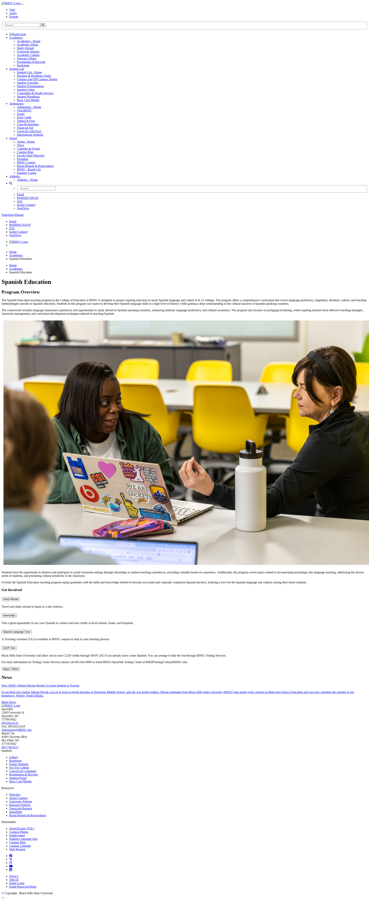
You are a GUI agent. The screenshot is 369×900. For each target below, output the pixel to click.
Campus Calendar (20, 845)
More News (9, 702)
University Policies (20, 801)
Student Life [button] (16, 68)
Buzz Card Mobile (28, 100)
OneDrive (23, 208)
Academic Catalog (28, 55)
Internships (9, 615)
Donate (13, 16)
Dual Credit (24, 117)
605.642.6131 (10, 723)
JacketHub (15, 812)
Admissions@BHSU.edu (17, 729)
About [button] (13, 138)
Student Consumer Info (23, 838)
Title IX (14, 879)
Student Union (26, 89)
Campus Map (25, 152)
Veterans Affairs (26, 58)
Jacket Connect (26, 204)
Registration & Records (31, 62)
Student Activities (27, 82)
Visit (12, 9)
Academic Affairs (27, 44)
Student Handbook (28, 96)
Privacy (13, 876)
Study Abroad (25, 48)
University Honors (28, 51)
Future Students (18, 764)
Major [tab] (6, 669)
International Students (30, 134)
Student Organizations (30, 86)
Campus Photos (18, 832)
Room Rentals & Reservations (35, 166)
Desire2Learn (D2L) (21, 828)
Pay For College (19, 767)
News (20, 145)
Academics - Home (28, 41)
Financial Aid (25, 127)
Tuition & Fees (26, 120)
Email (20, 194)
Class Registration (28, 124)
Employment (17, 835)
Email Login (16, 883)
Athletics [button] (14, 176)
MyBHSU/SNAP (27, 198)
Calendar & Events (28, 148)
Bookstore (23, 65)
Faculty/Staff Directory (31, 155)
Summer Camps (26, 172)
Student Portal (17, 778)
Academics (16, 255)
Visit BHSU (24, 110)
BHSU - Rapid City (29, 169)
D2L (20, 201)
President (22, 159)
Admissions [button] (16, 103)
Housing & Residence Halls (34, 75)
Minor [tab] (15, 669)
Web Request (17, 849)
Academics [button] (16, 37)
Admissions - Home (29, 107)
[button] (10, 183)
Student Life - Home (29, 72)
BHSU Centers (26, 162)
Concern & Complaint (22, 771)
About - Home (26, 141)
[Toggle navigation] (21, 4)
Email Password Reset (22, 886)
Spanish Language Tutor (16, 631)
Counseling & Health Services (35, 93)
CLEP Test (9, 648)
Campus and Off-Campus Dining (37, 79)
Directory (15, 794)
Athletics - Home (27, 179)
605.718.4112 (10, 747)
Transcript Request (20, 808)
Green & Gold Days (29, 131)
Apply (13, 13)
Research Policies (20, 805)
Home (13, 251)
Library (13, 757)
